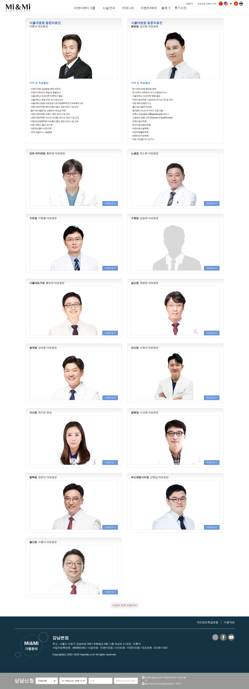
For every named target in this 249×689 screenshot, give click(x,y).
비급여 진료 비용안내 (124, 605)
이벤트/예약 (149, 8)
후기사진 (180, 8)
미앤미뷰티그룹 (84, 8)
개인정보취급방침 (207, 622)
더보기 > (178, 683)
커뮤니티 (128, 8)
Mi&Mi (31, 645)
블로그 (166, 8)
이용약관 (229, 622)
